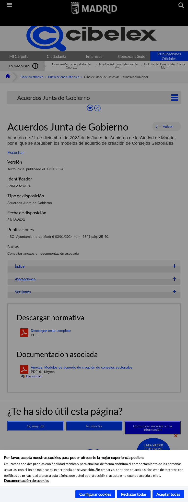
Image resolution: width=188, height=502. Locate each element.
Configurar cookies (95, 494)
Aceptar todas (168, 494)
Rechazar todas (134, 494)
